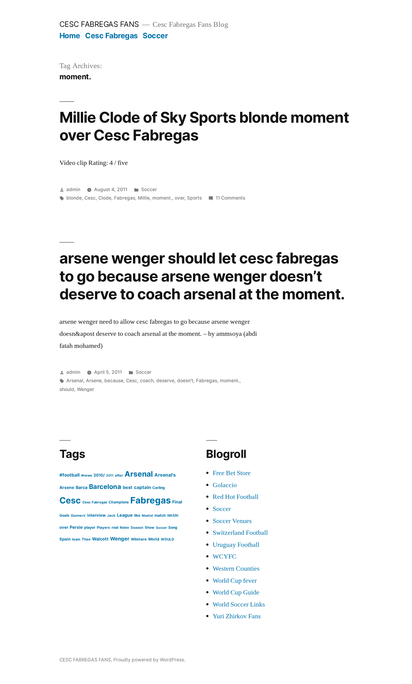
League (125, 515)
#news (86, 475)
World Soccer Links (239, 604)
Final (177, 501)
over (179, 198)
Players (103, 527)
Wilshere (139, 539)
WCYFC (224, 556)
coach (147, 380)
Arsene (94, 380)
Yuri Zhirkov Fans (237, 616)
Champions (119, 502)
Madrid (147, 516)
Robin (124, 527)
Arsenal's (165, 475)
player (89, 527)
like (137, 515)
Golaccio (225, 485)
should (66, 389)
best (127, 487)
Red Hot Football (235, 497)
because (113, 380)
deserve (165, 380)
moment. (162, 198)
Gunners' (78, 515)
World (153, 539)
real (115, 527)
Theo (86, 539)
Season (137, 527)
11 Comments (230, 198)
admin (73, 189)
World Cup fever (235, 580)
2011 (109, 476)
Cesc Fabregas (111, 35)
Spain (65, 539)
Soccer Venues (232, 521)
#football (69, 475)
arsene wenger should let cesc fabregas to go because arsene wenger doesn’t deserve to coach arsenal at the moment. (202, 276)
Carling (158, 487)
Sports (194, 198)
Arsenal (74, 380)
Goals (64, 515)
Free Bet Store (232, 473)
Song (172, 527)
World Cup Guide (236, 592)
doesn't (185, 380)
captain (142, 487)
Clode (104, 198)
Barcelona (105, 486)
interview (96, 515)
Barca (81, 487)
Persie (76, 527)
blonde (74, 198)
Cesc (90, 198)
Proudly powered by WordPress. (149, 660)
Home (69, 35)
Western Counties (236, 568)
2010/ (99, 475)
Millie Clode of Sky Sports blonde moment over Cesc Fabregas (204, 126)
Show (149, 527)
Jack (111, 515)
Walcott (100, 538)
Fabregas (124, 198)
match (160, 515)
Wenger (85, 389)
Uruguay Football (236, 545)
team (76, 539)
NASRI (172, 515)
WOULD (167, 539)
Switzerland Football (240, 532)
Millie (144, 198)
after (119, 475)
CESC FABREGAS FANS (99, 24)
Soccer (155, 35)
